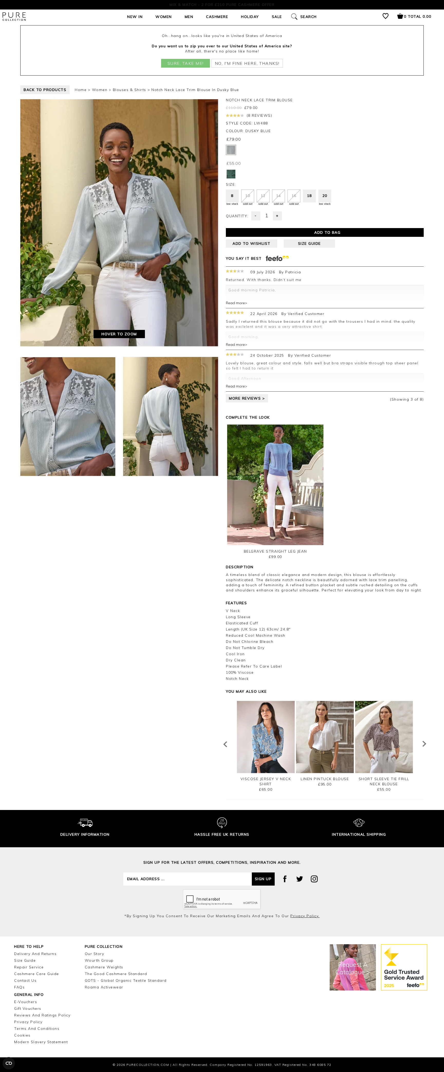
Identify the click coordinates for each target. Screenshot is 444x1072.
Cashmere (217, 16)
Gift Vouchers (27, 1008)
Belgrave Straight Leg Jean (275, 551)
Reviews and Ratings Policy (42, 1015)
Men (189, 16)
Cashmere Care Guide (36, 973)
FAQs (19, 987)
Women (163, 16)
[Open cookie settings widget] (9, 1063)
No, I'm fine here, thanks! (247, 63)
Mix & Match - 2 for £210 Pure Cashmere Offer (222, 4)
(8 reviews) (258, 115)
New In (135, 16)
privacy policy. (305, 916)
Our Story (94, 953)
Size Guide (25, 960)
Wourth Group (99, 960)
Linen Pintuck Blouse (325, 779)
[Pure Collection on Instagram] (314, 878)
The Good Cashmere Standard (116, 973)
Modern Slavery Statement (41, 1042)
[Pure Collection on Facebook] (285, 878)
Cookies (22, 1035)
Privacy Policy (28, 1022)
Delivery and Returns (35, 953)
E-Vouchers (25, 1001)
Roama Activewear (104, 987)
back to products (45, 89)
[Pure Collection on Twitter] (299, 878)
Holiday (250, 16)
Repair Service (29, 967)
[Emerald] (231, 174)
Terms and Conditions (36, 1028)
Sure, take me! (186, 63)
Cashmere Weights (104, 967)
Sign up (263, 879)
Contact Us (25, 980)
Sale (277, 16)
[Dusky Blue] (231, 150)
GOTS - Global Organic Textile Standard (126, 980)
